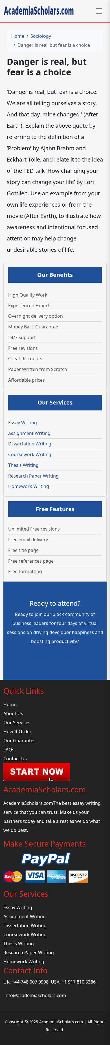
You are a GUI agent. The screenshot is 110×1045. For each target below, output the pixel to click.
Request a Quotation (55, 657)
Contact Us (15, 758)
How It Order (17, 731)
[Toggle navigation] (99, 11)
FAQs (8, 749)
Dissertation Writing (29, 444)
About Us (13, 713)
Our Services (16, 722)
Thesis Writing (23, 465)
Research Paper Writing (33, 476)
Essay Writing (22, 422)
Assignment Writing (29, 433)
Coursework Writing (29, 454)
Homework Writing (28, 486)
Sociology (40, 36)
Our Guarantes (19, 740)
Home (17, 36)
